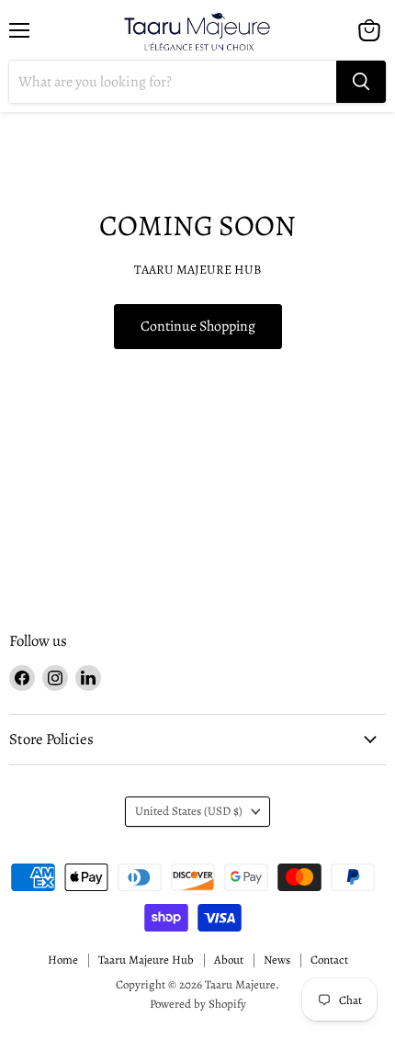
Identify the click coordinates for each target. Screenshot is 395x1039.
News (277, 959)
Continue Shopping (198, 325)
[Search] (361, 82)
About (228, 959)
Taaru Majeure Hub (146, 959)
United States (189, 811)
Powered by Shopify (198, 1003)
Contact (329, 959)
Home (63, 959)
